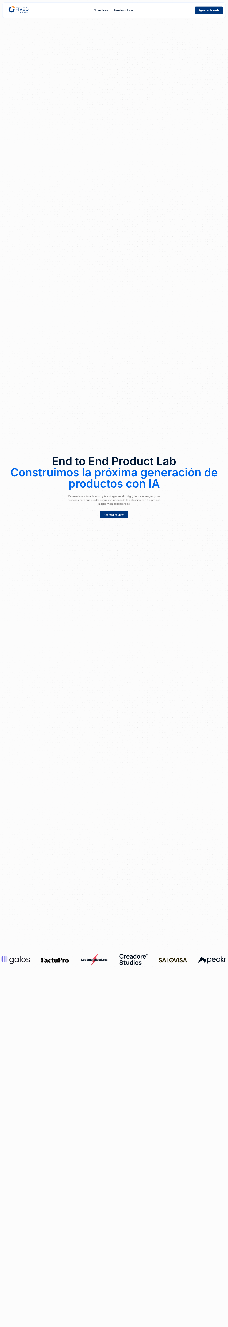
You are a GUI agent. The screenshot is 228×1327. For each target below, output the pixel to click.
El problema (101, 10)
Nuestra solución (124, 10)
